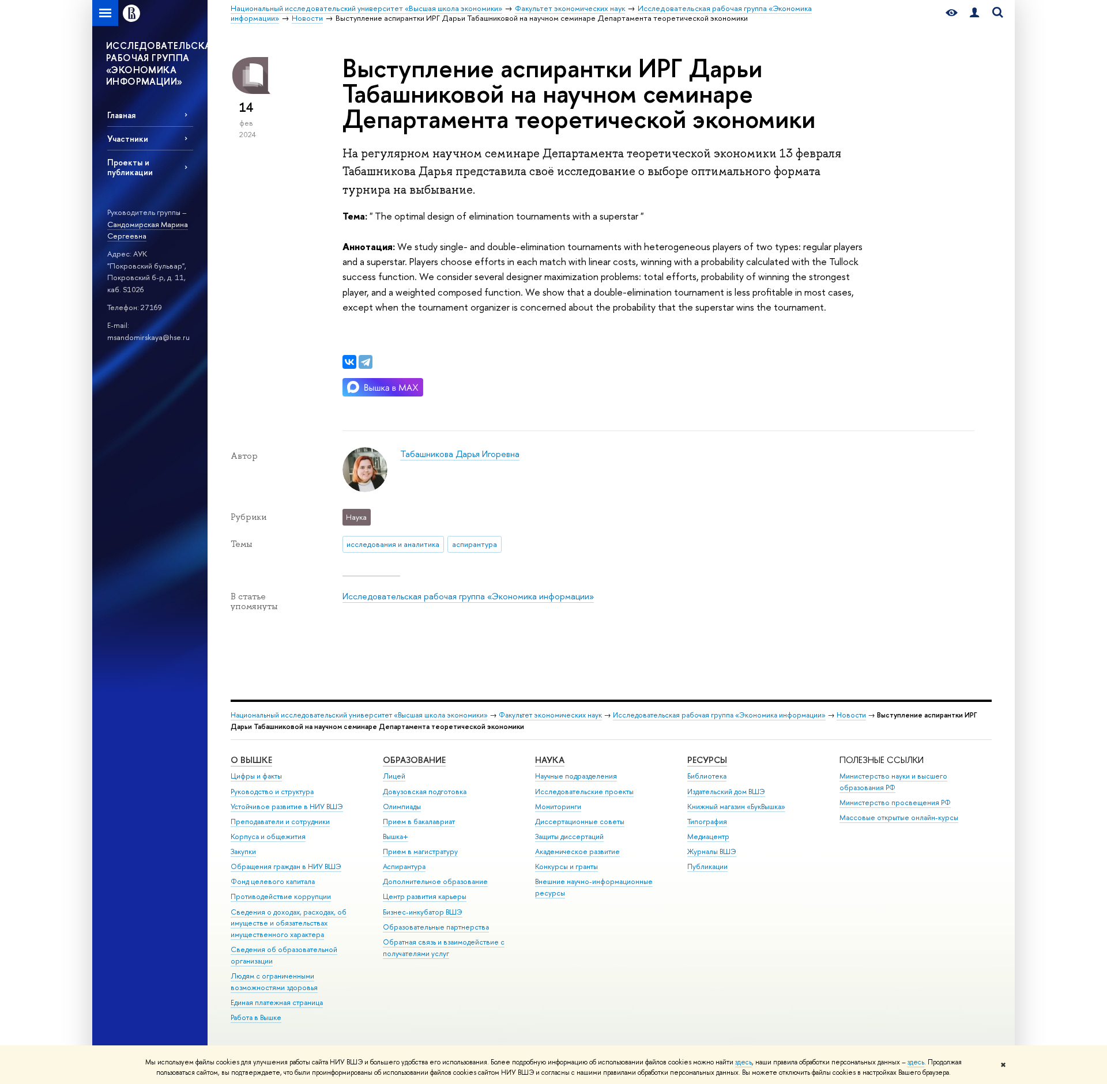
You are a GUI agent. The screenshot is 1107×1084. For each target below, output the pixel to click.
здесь (743, 1062)
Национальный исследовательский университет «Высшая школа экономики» (359, 715)
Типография (707, 821)
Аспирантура (404, 866)
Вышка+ (395, 836)
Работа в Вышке (256, 1017)
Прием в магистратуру (420, 851)
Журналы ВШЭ (711, 851)
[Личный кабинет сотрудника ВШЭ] (974, 13)
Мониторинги (558, 806)
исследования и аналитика (393, 544)
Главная (121, 114)
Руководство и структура (272, 791)
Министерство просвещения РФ (895, 802)
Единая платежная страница (277, 1002)
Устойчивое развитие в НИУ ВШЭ (287, 806)
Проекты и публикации (130, 167)
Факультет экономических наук (550, 715)
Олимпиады (402, 806)
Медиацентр (708, 836)
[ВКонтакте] (349, 362)
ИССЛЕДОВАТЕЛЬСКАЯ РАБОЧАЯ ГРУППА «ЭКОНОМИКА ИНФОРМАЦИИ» (157, 63)
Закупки (243, 851)
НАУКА (549, 760)
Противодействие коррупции (281, 896)
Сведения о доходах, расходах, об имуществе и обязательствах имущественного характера (289, 923)
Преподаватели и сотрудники (280, 821)
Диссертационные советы (579, 821)
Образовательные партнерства (436, 927)
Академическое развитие (577, 851)
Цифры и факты (256, 776)
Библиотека (706, 776)
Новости (851, 715)
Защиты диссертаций (569, 836)
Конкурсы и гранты (566, 866)
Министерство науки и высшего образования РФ (893, 781)
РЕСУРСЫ (707, 760)
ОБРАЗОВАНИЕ (414, 760)
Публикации (707, 866)
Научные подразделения (576, 776)
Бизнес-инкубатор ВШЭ (422, 912)
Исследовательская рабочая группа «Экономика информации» (468, 596)
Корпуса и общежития (268, 836)
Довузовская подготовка (424, 791)
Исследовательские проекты (584, 791)
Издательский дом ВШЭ (726, 791)
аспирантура (474, 544)
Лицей (394, 776)
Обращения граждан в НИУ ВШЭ (286, 866)
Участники (127, 138)
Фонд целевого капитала (273, 881)
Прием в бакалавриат (419, 821)
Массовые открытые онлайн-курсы (898, 817)
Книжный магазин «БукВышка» (736, 806)
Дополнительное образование (435, 881)
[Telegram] (365, 362)
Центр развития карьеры (424, 896)
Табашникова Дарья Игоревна (459, 454)
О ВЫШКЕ (251, 760)
